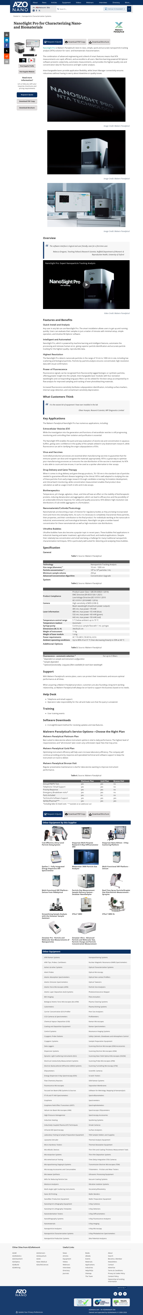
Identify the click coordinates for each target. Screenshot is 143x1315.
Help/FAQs (89, 1270)
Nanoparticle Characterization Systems (36, 16)
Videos (65, 1262)
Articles (65, 1256)
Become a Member (115, 1259)
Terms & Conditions (115, 1270)
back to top (121, 1288)
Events (87, 1259)
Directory (66, 1270)
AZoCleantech (17, 1259)
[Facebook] (6, 45)
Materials (88, 1262)
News (65, 1253)
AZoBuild (15, 1265)
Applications (90, 1265)
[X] (6, 50)
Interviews (66, 1267)
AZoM (14, 1253)
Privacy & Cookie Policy (116, 1273)
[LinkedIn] (6, 40)
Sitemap (88, 1273)
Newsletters (112, 1262)
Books (87, 1253)
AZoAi (38, 1259)
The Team (89, 1276)
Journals (66, 1273)
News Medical (41, 1262)
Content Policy (113, 1276)
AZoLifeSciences (42, 1265)
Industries (89, 1267)
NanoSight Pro (49, 48)
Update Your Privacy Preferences (30, 1312)
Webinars (66, 1265)
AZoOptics (16, 1262)
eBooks (88, 1256)
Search (110, 1256)
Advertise (111, 1267)
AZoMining (16, 1267)
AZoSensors (40, 1253)
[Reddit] (6, 56)
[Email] (6, 61)
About (110, 1253)
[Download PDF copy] (6, 34)
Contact (111, 1265)
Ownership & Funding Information (116, 1280)
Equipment (67, 1259)
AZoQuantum (41, 1256)
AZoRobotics (16, 1256)
